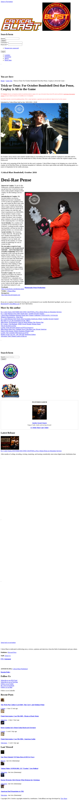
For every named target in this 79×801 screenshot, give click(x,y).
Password (4, 44)
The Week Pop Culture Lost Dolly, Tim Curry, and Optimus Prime (22, 705)
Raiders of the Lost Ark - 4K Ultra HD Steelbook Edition (18, 334)
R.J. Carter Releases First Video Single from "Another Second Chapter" (23, 313)
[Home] (21, 30)
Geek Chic (9, 81)
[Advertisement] (36, 68)
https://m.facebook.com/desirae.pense (12, 289)
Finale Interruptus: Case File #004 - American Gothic (18, 739)
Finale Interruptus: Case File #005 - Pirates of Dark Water (20, 716)
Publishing (8, 57)
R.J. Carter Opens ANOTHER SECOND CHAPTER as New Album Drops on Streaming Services (31, 312)
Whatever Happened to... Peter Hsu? (12, 317)
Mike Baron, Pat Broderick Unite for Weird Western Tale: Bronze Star (22, 322)
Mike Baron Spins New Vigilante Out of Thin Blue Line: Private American (23, 329)
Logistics (7, 55)
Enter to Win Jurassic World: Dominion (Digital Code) (17, 331)
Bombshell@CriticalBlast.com (10, 304)
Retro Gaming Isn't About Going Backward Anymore (18, 727)
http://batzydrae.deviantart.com (10, 295)
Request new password (12, 48)
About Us (8, 656)
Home (3, 81)
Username (4, 42)
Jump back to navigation (8, 642)
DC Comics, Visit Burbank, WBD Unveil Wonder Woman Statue (21, 324)
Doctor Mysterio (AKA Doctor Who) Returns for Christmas (20, 780)
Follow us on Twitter (7, 684)
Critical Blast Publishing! (20, 669)
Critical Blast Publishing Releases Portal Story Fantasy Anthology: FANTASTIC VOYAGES (29, 315)
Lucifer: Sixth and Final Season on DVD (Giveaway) (17, 327)
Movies (3, 761)
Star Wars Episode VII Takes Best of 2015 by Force (17, 757)
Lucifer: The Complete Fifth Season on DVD (14, 333)
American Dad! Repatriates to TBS (12, 791)
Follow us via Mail (6, 687)
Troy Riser (64, 798)
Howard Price (12, 652)
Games (3, 731)
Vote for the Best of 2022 (8, 326)
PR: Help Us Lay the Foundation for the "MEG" (15, 320)
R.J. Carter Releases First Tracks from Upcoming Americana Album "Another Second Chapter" (30, 319)
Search (3, 38)
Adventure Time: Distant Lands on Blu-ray (14, 336)
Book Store (8, 60)
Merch (7, 58)
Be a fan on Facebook (7, 685)
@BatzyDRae (11, 291)
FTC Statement (6, 659)
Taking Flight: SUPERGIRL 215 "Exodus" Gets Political (19, 768)
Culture (3, 708)
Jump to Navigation (7, 1)
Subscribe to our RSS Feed (9, 680)
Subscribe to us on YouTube (9, 682)
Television (4, 720)
